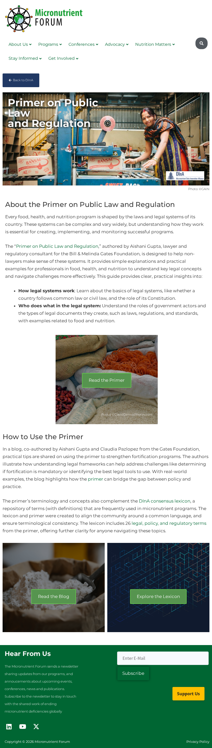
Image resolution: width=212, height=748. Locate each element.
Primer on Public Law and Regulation (57, 246)
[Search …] (201, 43)
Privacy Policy (197, 741)
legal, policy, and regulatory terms (169, 523)
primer (95, 479)
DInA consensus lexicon (164, 501)
